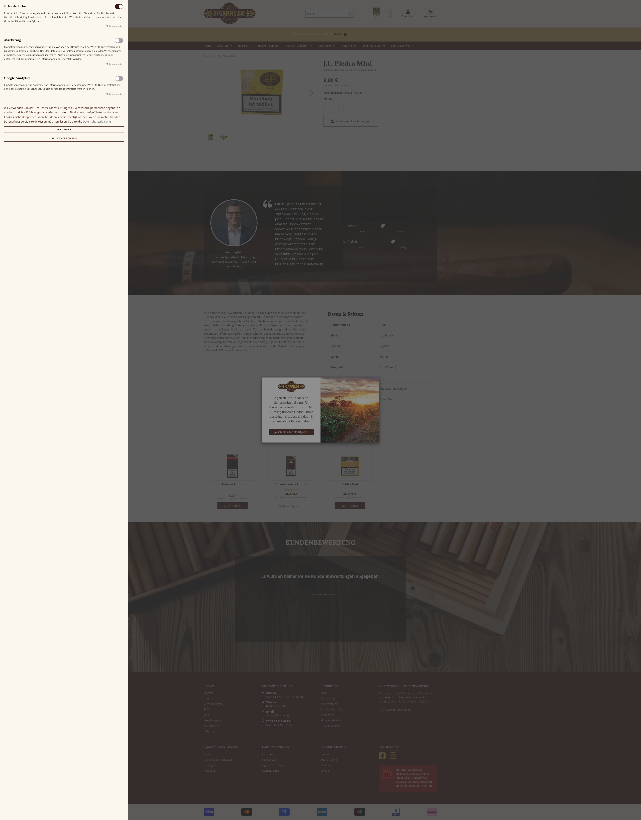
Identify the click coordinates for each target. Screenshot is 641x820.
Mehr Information (114, 26)
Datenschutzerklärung (97, 121)
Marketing (119, 40)
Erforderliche (119, 6)
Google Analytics (119, 78)
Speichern (64, 129)
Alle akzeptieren (64, 138)
